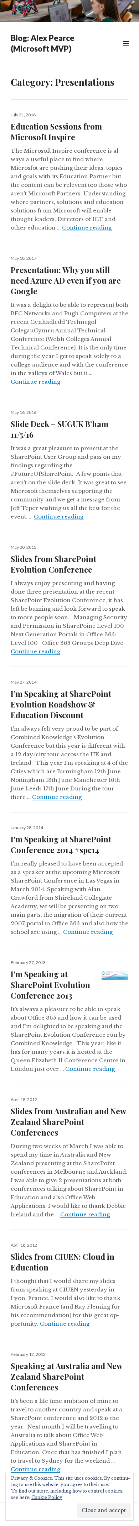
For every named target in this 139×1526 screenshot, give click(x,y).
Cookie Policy (46, 1497)
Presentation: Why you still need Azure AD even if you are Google (66, 280)
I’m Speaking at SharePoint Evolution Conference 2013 (50, 985)
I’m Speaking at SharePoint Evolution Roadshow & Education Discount (61, 704)
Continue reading (87, 227)
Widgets (125, 51)
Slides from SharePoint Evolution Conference (53, 564)
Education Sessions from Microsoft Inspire (56, 131)
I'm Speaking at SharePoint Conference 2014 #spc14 (61, 844)
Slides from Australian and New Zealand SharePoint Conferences (68, 1122)
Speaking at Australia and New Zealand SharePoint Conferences (66, 1377)
